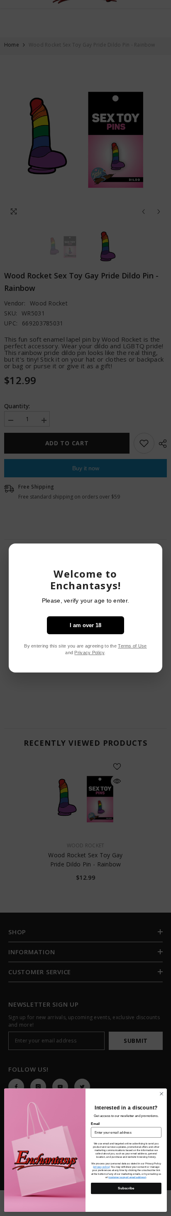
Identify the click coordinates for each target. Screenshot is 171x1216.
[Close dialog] (161, 1094)
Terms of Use (132, 645)
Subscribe (126, 1188)
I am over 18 (85, 625)
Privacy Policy (89, 652)
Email (95, 1124)
